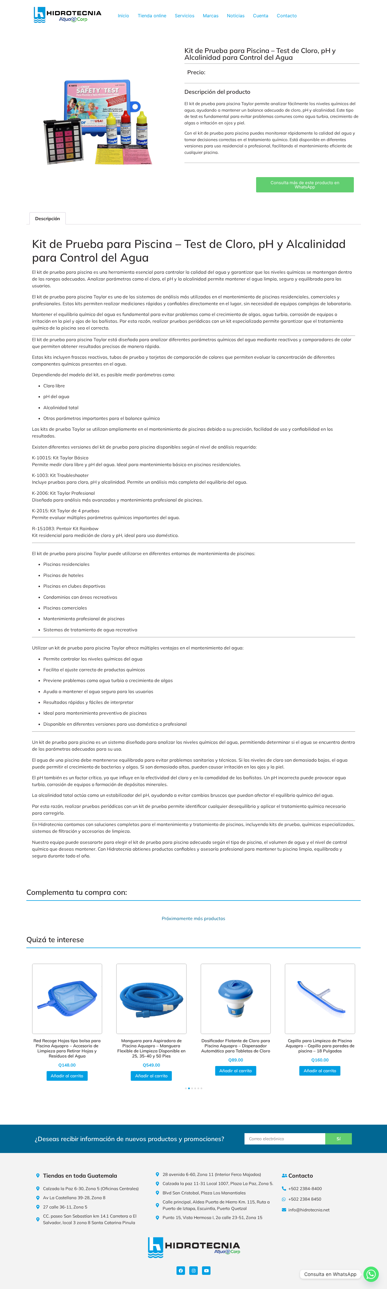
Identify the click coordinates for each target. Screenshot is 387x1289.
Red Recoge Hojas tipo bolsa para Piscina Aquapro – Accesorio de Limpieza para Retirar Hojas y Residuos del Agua (67, 1048)
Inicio (123, 15)
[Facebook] (181, 1270)
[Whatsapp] (371, 1274)
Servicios (184, 15)
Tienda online (152, 15)
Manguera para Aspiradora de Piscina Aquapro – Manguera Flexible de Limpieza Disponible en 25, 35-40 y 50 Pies (151, 1048)
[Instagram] (193, 1270)
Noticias (235, 15)
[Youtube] (206, 1270)
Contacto (287, 15)
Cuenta (260, 15)
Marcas (210, 15)
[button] (186, 1088)
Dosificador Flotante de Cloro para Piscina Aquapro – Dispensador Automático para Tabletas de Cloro (235, 1046)
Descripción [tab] (47, 218)
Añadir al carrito (67, 1075)
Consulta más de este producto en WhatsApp (305, 185)
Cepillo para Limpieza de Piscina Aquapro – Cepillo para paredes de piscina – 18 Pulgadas (320, 1046)
